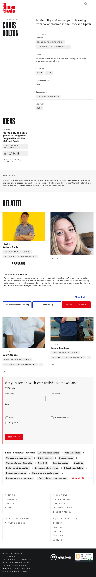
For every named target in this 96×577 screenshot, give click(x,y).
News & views (60, 495)
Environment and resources (19, 478)
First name (9, 394)
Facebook (58, 536)
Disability (78, 463)
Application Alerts (63, 417)
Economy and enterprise (50, 42)
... (41, 364)
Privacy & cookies (15, 523)
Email (7, 404)
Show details (80, 297)
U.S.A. (49, 73)
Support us (11, 499)
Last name (55, 394)
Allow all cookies (76, 304)
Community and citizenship (19, 463)
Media (8, 508)
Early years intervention (17, 468)
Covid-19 (42, 463)
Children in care (45, 458)
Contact (9, 503)
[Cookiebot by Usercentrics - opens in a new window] (14, 263)
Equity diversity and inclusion (52, 478)
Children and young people (19, 458)
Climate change (66, 458)
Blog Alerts (14, 423)
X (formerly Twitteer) (65, 519)
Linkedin (57, 527)
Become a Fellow (62, 512)
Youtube (57, 540)
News (11, 417)
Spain (40, 73)
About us (10, 495)
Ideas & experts (62, 499)
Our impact (59, 503)
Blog (39, 108)
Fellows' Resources (64, 508)
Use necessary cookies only (17, 305)
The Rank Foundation (48, 96)
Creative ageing (60, 463)
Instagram (58, 531)
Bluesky (57, 523)
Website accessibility (17, 519)
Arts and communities (48, 453)
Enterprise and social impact (53, 47)
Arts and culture (72, 453)
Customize (45, 305)
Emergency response (16, 473)
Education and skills (73, 468)
